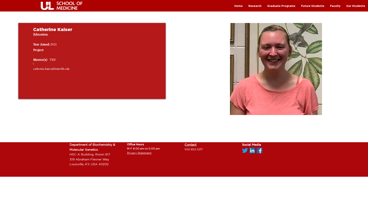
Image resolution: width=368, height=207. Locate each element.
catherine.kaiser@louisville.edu (51, 69)
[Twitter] (245, 150)
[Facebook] (259, 150)
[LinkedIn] (252, 150)
